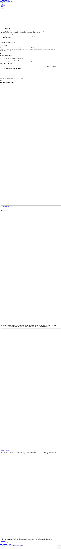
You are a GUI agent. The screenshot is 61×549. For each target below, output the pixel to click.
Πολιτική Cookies (10, 544)
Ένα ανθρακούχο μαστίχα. (5, 206)
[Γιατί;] (29, 267)
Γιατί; (1, 323)
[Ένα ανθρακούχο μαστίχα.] (29, 145)
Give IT (13, 546)
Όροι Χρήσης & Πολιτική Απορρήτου (17, 545)
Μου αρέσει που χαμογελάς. (5, 450)
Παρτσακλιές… (3, 536)
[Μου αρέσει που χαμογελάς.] (29, 389)
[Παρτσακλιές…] (29, 495)
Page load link (2, 547)
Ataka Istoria (17, 546)
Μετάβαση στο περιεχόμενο (4, 0)
